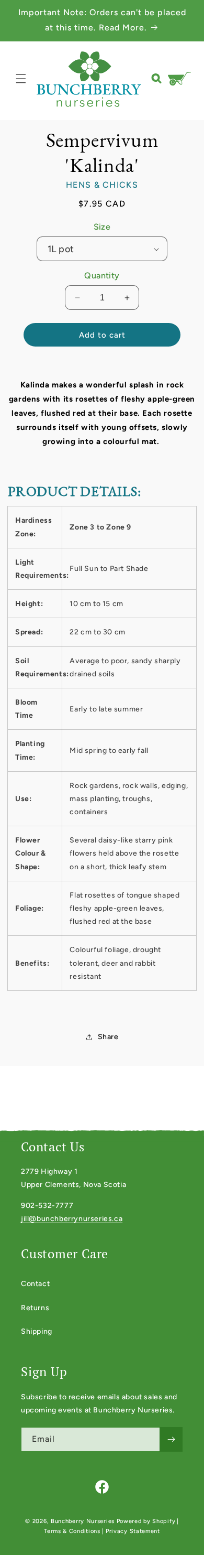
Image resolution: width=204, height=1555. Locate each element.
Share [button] (108, 1036)
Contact (35, 1283)
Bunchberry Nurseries (84, 1521)
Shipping (36, 1331)
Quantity (101, 275)
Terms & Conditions (72, 1531)
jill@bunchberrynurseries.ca (71, 1218)
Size (102, 227)
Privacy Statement (133, 1531)
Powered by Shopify (146, 1521)
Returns (35, 1307)
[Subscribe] (171, 1439)
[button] (20, 78)
